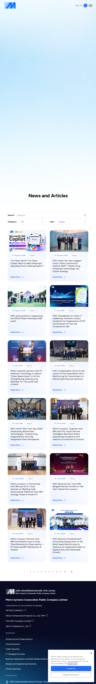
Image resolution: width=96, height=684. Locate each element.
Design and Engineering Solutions (21, 664)
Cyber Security (12, 649)
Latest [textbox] (62, 222)
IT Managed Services (15, 654)
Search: (11, 215)
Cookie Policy (72, 663)
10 (65, 572)
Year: (52, 222)
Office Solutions (13, 669)
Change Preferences (71, 675)
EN (77, 5)
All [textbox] (22, 222)
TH (81, 5)
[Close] (91, 653)
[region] (71, 666)
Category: (12, 222)
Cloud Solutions (13, 644)
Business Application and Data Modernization (27, 659)
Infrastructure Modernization (19, 639)
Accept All (71, 668)
